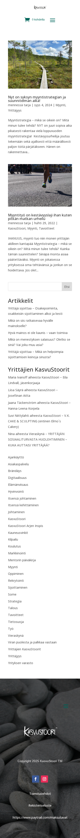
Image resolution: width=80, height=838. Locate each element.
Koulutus (14, 546)
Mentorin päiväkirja (22, 560)
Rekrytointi (16, 580)
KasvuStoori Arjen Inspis (25, 526)
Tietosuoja (16, 622)
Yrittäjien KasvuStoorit (24, 649)
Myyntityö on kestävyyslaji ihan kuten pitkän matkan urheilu (40, 217)
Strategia (15, 601)
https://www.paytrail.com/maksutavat (40, 817)
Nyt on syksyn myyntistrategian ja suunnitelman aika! (37, 99)
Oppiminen (16, 574)
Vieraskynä (16, 635)
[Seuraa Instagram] (44, 779)
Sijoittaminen (17, 587)
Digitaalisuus (17, 478)
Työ (11, 628)
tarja (27, 105)
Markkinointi (17, 553)
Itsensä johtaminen (22, 498)
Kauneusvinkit (18, 533)
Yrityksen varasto (20, 663)
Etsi (67, 287)
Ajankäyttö (16, 457)
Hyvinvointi (16, 491)
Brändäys (15, 471)
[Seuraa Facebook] (35, 779)
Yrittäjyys (15, 110)
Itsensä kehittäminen (23, 505)
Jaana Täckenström (22, 403)
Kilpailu (13, 539)
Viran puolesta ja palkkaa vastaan (32, 642)
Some (12, 594)
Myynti (60, 105)
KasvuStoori (17, 228)
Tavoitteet (46, 228)
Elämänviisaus (18, 484)
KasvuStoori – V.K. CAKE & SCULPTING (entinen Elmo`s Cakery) (39, 421)
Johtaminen (16, 512)
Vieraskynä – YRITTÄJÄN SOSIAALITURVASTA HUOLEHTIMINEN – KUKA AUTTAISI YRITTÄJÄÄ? (37, 439)
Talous (13, 608)
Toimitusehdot (40, 793)
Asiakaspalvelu (18, 464)
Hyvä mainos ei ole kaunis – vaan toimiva (38, 333)
